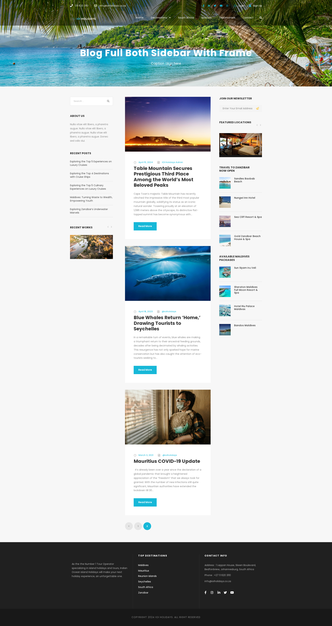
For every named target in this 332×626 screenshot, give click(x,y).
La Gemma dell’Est (240, 150)
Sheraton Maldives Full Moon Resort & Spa (246, 290)
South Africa (186, 17)
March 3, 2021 (146, 455)
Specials (206, 17)
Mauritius (143, 570)
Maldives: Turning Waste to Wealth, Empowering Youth (91, 199)
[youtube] (221, 5)
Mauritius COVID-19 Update (167, 461)
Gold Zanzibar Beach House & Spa (247, 237)
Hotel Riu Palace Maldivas (244, 307)
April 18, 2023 (146, 311)
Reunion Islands (147, 576)
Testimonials (227, 17)
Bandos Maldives (245, 325)
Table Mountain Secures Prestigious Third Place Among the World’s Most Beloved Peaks (163, 176)
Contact (248, 17)
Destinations (159, 17)
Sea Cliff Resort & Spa (248, 217)
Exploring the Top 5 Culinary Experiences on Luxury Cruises (88, 187)
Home (140, 17)
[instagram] (227, 5)
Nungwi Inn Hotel (244, 198)
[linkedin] (209, 5)
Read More (145, 226)
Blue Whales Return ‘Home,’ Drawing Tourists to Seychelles (167, 323)
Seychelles (144, 581)
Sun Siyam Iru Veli (245, 268)
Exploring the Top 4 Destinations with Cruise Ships (89, 175)
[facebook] (203, 5)
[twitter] (215, 5)
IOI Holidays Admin (172, 162)
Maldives (143, 565)
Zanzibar (143, 592)
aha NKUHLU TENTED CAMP (91, 251)
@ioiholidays (169, 311)
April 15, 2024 (146, 162)
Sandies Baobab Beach (244, 180)
